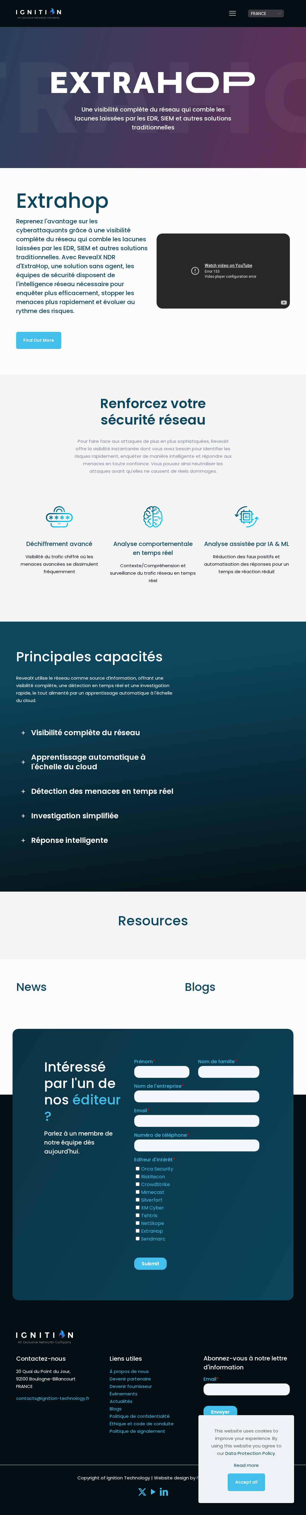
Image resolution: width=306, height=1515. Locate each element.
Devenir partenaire (130, 1379)
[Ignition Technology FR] (38, 13)
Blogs (116, 1409)
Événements (123, 1394)
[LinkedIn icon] (163, 1493)
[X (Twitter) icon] (142, 1493)
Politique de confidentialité (140, 1416)
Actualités (121, 1401)
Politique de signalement (137, 1431)
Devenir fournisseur (131, 1386)
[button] (97, 733)
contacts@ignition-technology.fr (52, 1398)
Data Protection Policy (250, 1453)
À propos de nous (129, 1371)
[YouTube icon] (153, 1493)
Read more (246, 1465)
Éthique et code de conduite (142, 1424)
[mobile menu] (232, 13)
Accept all (246, 1482)
